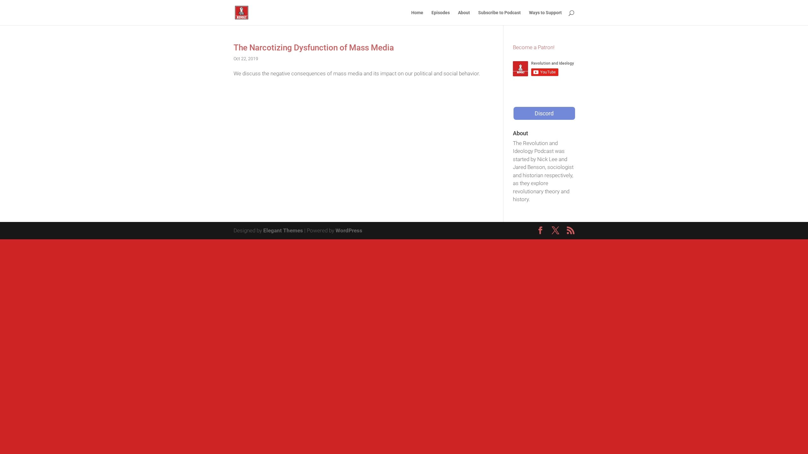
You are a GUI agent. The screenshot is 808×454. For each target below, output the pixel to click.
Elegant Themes (283, 230)
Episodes (440, 12)
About (464, 12)
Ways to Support (545, 12)
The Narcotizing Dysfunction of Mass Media (314, 47)
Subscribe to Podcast (499, 12)
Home (417, 12)
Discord (544, 113)
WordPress (349, 230)
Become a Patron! (534, 47)
